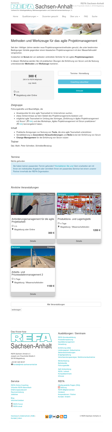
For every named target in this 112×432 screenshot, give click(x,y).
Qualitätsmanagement (66, 342)
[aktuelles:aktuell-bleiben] (65, 416)
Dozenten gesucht (50, 16)
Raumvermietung (17, 392)
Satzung (64, 387)
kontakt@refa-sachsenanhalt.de (25, 364)
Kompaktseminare (65, 373)
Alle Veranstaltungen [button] (56, 304)
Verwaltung (62, 344)
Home (15, 16)
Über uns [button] (74, 16)
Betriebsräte (62, 363)
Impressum (15, 416)
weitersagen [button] (16, 309)
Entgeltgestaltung (64, 355)
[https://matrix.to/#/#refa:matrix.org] (54, 416)
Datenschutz (25, 416)
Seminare (62, 194)
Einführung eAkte (64, 348)
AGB (32, 416)
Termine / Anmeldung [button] (79, 73)
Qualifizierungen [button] (29, 16)
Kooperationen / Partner (67, 394)
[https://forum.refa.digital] (58, 416)
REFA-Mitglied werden (66, 389)
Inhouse (61, 376)
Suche (94, 16)
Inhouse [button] (79, 90)
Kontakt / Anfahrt (64, 396)
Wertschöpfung (63, 361)
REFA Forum (18, 404)
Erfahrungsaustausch (19, 389)
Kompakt (15, 194)
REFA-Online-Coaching (19, 385)
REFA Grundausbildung (67, 337)
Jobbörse (14, 394)
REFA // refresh (63, 371)
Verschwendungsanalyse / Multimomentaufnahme (76, 357)
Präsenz (50, 194)
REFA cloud (17, 406)
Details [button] (33, 241)
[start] (31, 339)
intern (20, 418)
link (31, 121)
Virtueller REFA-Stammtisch (21, 387)
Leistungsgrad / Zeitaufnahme (69, 350)
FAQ (86, 16)
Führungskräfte (63, 365)
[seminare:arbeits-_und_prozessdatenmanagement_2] (33, 257)
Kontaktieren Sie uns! (64, 166)
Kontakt (14, 418)
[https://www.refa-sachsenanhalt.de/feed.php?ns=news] (61, 416)
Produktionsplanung (65, 339)
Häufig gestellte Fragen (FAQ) (69, 385)
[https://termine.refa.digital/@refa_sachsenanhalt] (46, 416)
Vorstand (61, 392)
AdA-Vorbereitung (64, 369)
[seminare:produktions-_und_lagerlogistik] (79, 204)
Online (43, 194)
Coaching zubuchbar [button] (80, 81)
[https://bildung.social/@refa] (50, 416)
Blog (64, 16)
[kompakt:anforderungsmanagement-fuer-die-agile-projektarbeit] (33, 204)
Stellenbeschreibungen (66, 352)
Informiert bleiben (17, 400)
